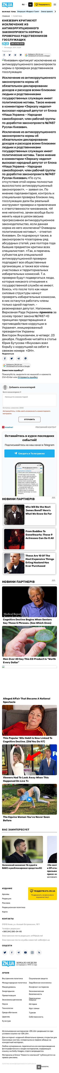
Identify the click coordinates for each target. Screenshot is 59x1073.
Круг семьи (34, 1008)
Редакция (6, 898)
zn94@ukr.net (37, 936)
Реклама (6, 903)
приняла (46, 312)
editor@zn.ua (44, 940)
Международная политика (14, 983)
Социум (32, 1000)
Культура (6, 1021)
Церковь (6, 1017)
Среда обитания (9, 1012)
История (33, 1004)
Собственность (36, 1017)
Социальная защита (38, 978)
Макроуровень (9, 987)
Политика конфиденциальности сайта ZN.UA (19, 1064)
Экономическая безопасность (36, 992)
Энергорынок (8, 991)
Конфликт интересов (39, 987)
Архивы (5, 894)
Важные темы (9, 12)
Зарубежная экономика (40, 983)
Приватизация (9, 995)
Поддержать (44, 4)
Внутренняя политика (12, 978)
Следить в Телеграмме (31, 453)
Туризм (32, 1012)
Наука (5, 1004)
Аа (30, 4)
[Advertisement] (20, 1069)
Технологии (7, 1008)
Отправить (29, 419)
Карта (5, 912)
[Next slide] (55, 11)
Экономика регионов (12, 1000)
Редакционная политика (13, 907)
